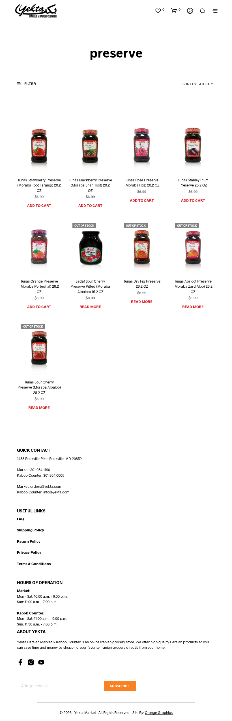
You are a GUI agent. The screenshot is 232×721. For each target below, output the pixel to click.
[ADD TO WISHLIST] (32, 162)
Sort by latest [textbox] (195, 84)
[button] (159, 9)
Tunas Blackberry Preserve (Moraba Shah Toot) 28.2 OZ (90, 185)
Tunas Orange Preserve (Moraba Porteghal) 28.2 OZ (39, 286)
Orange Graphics (159, 713)
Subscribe (120, 686)
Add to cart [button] (39, 205)
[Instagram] (30, 662)
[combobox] (188, 84)
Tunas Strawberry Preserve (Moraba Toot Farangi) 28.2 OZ (39, 185)
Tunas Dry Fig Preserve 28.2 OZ (141, 284)
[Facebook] (20, 662)
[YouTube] (41, 662)
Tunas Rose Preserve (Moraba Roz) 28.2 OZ (141, 182)
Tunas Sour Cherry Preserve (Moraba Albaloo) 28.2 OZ (39, 387)
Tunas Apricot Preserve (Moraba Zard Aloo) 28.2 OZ (192, 286)
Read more (90, 306)
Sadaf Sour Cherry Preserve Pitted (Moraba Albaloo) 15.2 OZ (90, 286)
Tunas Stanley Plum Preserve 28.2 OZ (192, 182)
